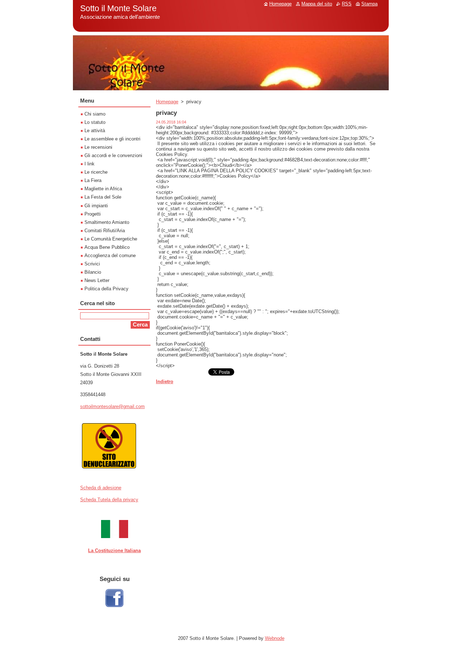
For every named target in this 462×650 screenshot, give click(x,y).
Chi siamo (94, 114)
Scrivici (92, 263)
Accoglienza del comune (110, 255)
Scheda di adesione (100, 487)
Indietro (164, 381)
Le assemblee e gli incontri (112, 139)
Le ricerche (96, 172)
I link (89, 163)
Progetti (92, 214)
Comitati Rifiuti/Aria (104, 230)
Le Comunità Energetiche (110, 239)
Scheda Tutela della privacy (109, 499)
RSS (347, 3)
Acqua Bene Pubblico (107, 247)
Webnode (274, 638)
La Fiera (92, 180)
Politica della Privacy (106, 288)
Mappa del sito (316, 3)
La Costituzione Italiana (114, 550)
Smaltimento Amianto (106, 222)
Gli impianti (96, 205)
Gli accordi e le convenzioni (113, 155)
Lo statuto (94, 122)
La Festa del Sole (102, 197)
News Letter (96, 280)
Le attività (94, 130)
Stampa (369, 3)
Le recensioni (98, 147)
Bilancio (92, 272)
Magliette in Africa (103, 188)
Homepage (167, 101)
